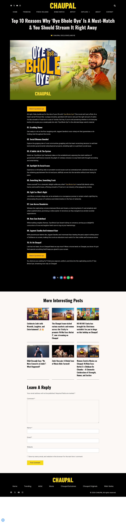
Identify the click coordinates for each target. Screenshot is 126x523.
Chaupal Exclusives (68, 486)
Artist (72, 12)
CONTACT (109, 12)
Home (15, 12)
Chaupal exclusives (61, 35)
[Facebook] (11, 5)
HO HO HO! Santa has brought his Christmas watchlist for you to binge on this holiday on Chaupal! (87, 328)
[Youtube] (17, 5)
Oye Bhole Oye (69, 114)
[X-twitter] (14, 5)
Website (30, 447)
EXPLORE (84, 12)
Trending (27, 12)
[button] (114, 5)
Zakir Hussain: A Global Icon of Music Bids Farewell (63, 362)
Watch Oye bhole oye (36, 109)
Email (29, 437)
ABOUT (98, 12)
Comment (31, 398)
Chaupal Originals (90, 486)
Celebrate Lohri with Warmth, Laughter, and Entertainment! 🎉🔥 (36, 326)
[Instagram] (20, 5)
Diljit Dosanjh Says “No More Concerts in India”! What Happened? (36, 363)
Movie (72, 35)
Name (29, 428)
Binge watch (59, 12)
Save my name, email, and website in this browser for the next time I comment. (56, 456)
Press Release (42, 12)
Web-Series (108, 486)
